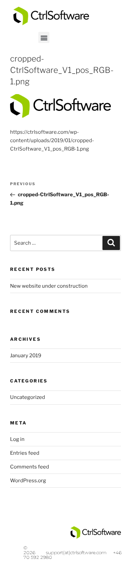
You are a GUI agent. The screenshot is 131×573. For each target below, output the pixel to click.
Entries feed (24, 453)
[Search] (111, 243)
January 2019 (25, 356)
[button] (43, 37)
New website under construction (49, 286)
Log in (17, 439)
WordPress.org (28, 481)
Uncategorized (27, 397)
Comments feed (29, 467)
